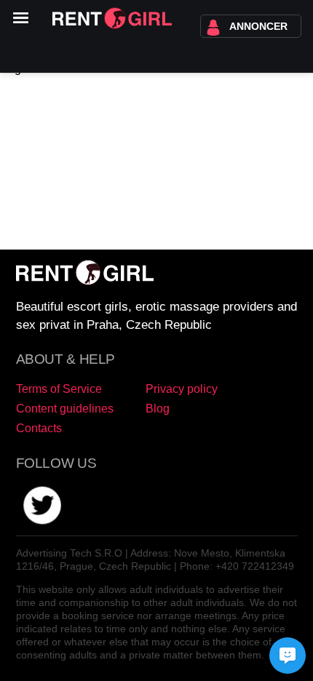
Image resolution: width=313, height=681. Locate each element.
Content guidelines (65, 408)
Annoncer (258, 26)
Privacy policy (182, 389)
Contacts (39, 428)
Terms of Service (59, 389)
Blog (158, 408)
